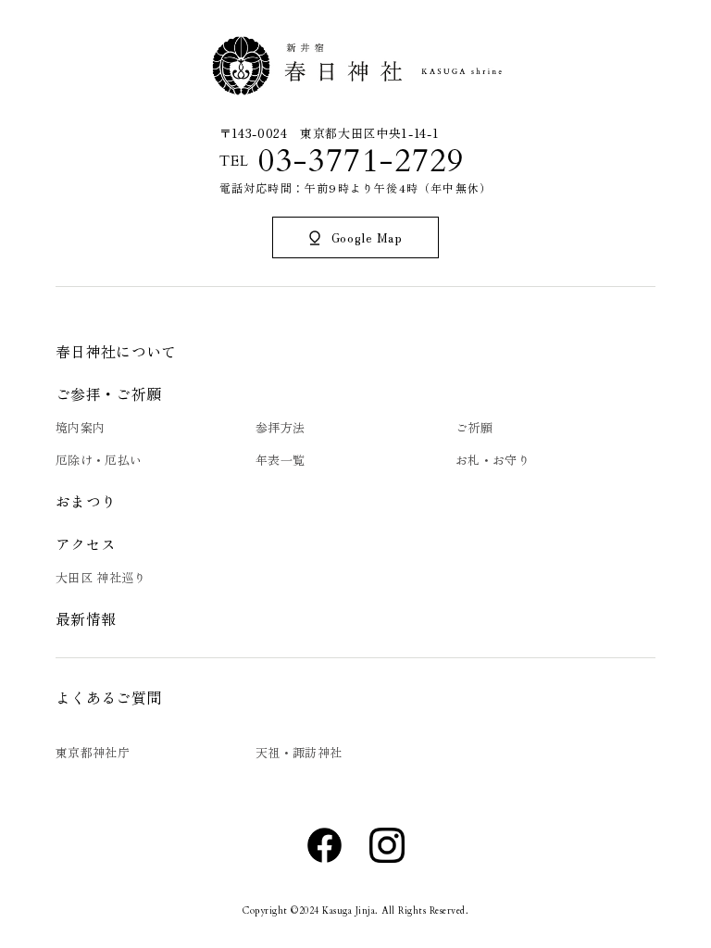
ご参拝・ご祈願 (108, 393)
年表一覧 (280, 459)
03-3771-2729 (361, 161)
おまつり (86, 501)
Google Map (367, 237)
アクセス (86, 543)
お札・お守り (492, 459)
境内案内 (80, 427)
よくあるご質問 (108, 697)
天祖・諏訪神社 (299, 752)
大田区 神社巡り (101, 577)
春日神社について (116, 351)
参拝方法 (280, 427)
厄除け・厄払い (99, 459)
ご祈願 (474, 427)
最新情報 (86, 618)
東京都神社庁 (93, 752)
